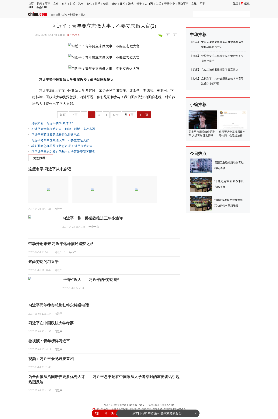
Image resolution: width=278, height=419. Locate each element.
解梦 (114, 3)
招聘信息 (135, 409)
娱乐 (97, 3)
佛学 (139, 3)
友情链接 (168, 409)
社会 (195, 42)
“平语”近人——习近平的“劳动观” (90, 280)
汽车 (81, 3)
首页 (31, 3)
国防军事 (183, 3)
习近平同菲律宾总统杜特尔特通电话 (55, 134)
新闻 (39, 3)
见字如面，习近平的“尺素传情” (52, 123)
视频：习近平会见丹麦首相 (51, 359)
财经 (72, 3)
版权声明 (146, 409)
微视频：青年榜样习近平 (49, 341)
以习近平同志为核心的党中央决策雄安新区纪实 (63, 151)
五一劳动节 (69, 252)
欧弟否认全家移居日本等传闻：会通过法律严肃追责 (232, 135)
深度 (195, 69)
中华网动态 (180, 409)
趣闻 (122, 3)
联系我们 (125, 409)
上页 (74, 115)
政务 (64, 3)
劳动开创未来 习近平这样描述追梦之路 (61, 244)
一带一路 (94, 226)
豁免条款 (157, 409)
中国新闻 (73, 14)
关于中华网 (102, 409)
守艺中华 (169, 3)
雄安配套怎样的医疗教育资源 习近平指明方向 (62, 146)
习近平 (58, 209)
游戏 (131, 3)
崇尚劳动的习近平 (43, 262)
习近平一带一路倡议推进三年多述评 (92, 218)
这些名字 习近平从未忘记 (49, 169)
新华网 (61, 35)
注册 (235, 3)
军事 (47, 3)
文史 (56, 3)
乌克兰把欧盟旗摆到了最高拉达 (219, 69)
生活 (158, 3)
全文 (116, 115)
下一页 (143, 115)
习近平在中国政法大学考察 (51, 323)
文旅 (194, 3)
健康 (106, 3)
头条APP (41, 7)
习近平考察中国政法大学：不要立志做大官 (60, 140)
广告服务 (114, 409)
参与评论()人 (73, 35)
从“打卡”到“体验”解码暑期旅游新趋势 (157, 413)
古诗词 (149, 3)
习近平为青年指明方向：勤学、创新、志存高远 (63, 129)
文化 (89, 3)
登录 (247, 3)
